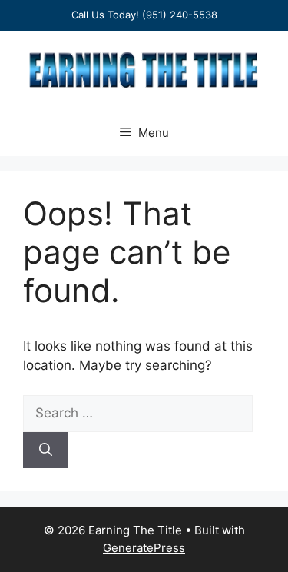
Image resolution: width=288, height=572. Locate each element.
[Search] (45, 450)
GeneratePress (144, 547)
